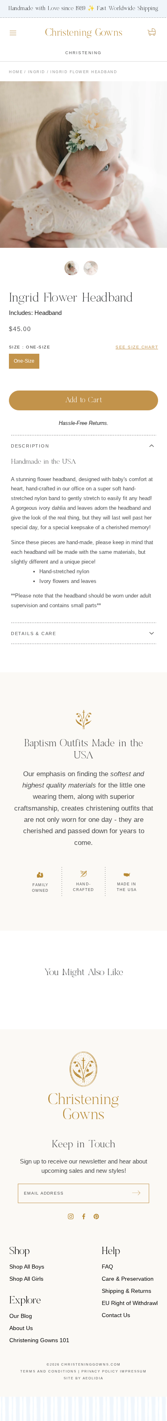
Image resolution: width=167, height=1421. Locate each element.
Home (16, 72)
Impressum (133, 1371)
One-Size (24, 361)
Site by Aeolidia (83, 1378)
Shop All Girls (26, 1278)
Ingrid (36, 72)
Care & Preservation (128, 1278)
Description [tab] (30, 445)
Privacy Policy (99, 1371)
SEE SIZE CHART (137, 347)
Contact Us (116, 1315)
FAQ (107, 1266)
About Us (21, 1328)
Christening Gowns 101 (39, 1340)
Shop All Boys (26, 1266)
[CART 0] (152, 32)
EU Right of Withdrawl (130, 1303)
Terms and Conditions (48, 1371)
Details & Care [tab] (33, 633)
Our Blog (20, 1316)
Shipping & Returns (126, 1291)
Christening (83, 53)
